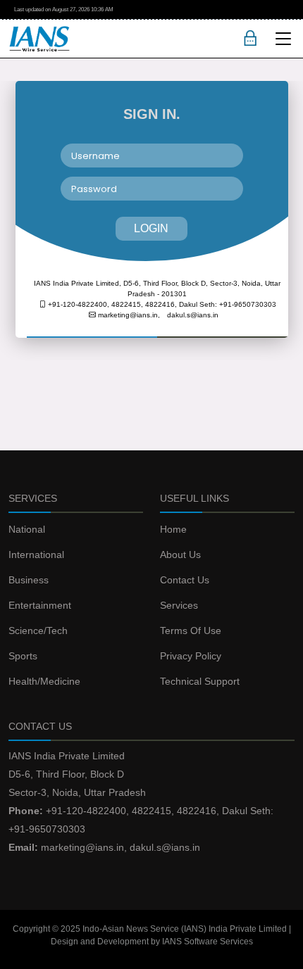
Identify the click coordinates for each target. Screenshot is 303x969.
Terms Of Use (190, 630)
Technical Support (200, 681)
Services (179, 605)
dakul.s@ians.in (192, 315)
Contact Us (184, 579)
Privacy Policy (190, 655)
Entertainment (39, 605)
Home (173, 529)
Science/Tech (38, 630)
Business (28, 579)
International (36, 554)
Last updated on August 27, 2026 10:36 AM (63, 9)
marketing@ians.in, (128, 315)
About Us (180, 554)
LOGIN (151, 228)
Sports (22, 655)
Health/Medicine (44, 681)
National (26, 529)
